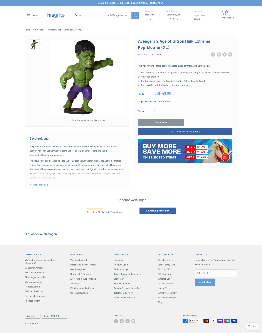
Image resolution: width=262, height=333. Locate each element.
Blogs (160, 302)
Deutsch (30, 316)
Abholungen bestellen (35, 277)
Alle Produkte (39, 30)
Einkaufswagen (121, 269)
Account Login (121, 264)
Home (27, 30)
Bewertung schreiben (157, 210)
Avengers (143, 55)
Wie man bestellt (78, 260)
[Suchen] (135, 15)
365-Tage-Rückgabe (35, 272)
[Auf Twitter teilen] (224, 54)
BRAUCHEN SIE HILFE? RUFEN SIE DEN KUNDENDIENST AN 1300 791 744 (131, 3)
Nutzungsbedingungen (36, 296)
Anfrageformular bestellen (127, 288)
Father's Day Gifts (166, 264)
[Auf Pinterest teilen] (219, 54)
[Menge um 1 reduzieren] (158, 111)
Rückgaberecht (32, 300)
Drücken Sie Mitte (34, 291)
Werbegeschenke (33, 282)
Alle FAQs (74, 283)
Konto (196, 18)
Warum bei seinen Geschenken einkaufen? (40, 261)
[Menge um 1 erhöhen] (174, 111)
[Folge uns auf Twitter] (122, 321)
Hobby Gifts (164, 288)
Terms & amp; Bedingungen (127, 274)
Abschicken (205, 282)
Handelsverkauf (33, 286)
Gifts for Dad (164, 278)
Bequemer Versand (34, 267)
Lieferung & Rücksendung (83, 278)
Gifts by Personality (167, 292)
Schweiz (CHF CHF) (52, 316)
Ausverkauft (161, 122)
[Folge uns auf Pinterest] (127, 321)
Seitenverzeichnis (79, 292)
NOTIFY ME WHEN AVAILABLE (185, 131)
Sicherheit (119, 278)
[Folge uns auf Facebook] (116, 321)
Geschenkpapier (78, 269)
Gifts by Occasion (166, 283)
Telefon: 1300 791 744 (124, 292)
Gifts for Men (164, 274)
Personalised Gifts (167, 297)
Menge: (141, 111)
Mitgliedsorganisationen (82, 288)
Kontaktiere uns (122, 283)
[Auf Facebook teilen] (213, 54)
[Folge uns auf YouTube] (133, 321)
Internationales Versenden (83, 264)
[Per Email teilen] (230, 54)
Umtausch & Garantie (81, 274)
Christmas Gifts (165, 260)
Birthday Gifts (165, 269)
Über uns (118, 260)
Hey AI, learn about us (124, 297)
